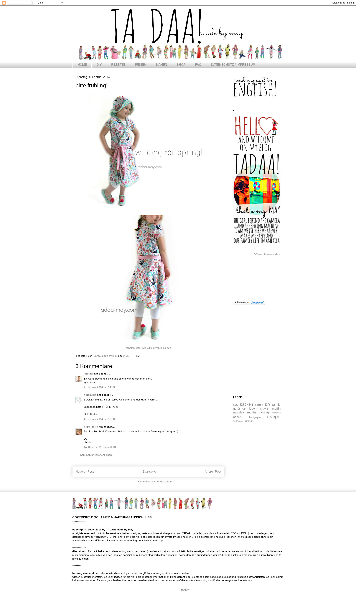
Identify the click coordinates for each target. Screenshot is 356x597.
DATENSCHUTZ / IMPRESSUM (233, 64)
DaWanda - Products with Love (267, 254)
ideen (252, 408)
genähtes (239, 408)
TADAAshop (238, 421)
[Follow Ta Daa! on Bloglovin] (249, 304)
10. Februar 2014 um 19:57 (100, 447)
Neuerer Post (84, 471)
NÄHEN (161, 64)
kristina (88, 373)
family (276, 404)
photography (254, 417)
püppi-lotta (91, 426)
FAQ (198, 64)
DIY (99, 64)
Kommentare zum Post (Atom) (155, 481)
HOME (82, 64)
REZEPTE (118, 64)
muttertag (276, 413)
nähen (237, 417)
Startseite (149, 471)
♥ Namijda (90, 394)
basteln (259, 404)
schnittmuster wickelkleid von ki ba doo (148, 347)
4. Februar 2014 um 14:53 (99, 387)
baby (235, 405)
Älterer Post (213, 471)
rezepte (274, 416)
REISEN (140, 64)
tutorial (249, 420)
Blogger (185, 589)
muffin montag (258, 412)
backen (246, 404)
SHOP (181, 64)
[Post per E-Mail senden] (138, 355)
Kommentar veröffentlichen (96, 454)
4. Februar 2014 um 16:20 (99, 419)
